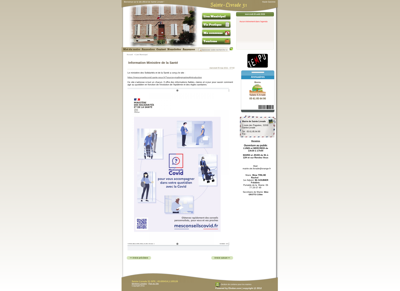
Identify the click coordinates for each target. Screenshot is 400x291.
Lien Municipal (214, 16)
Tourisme (210, 41)
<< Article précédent (139, 258)
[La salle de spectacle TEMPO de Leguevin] (258, 67)
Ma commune (213, 33)
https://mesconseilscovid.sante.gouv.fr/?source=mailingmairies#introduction (165, 77)
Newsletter (174, 49)
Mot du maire (131, 49)
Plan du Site (153, 284)
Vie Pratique (212, 25)
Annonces (189, 49)
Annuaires (148, 49)
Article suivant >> (222, 258)
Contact (161, 49)
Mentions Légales (139, 284)
